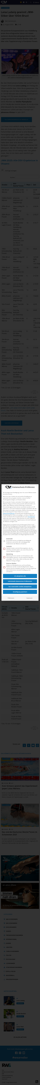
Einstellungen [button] (31, 516)
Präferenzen (11, 598)
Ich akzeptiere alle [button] (20, 576)
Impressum (29, 598)
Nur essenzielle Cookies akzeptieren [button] (20, 586)
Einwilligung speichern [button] (20, 592)
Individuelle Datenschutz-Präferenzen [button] (20, 581)
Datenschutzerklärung (9, 513)
